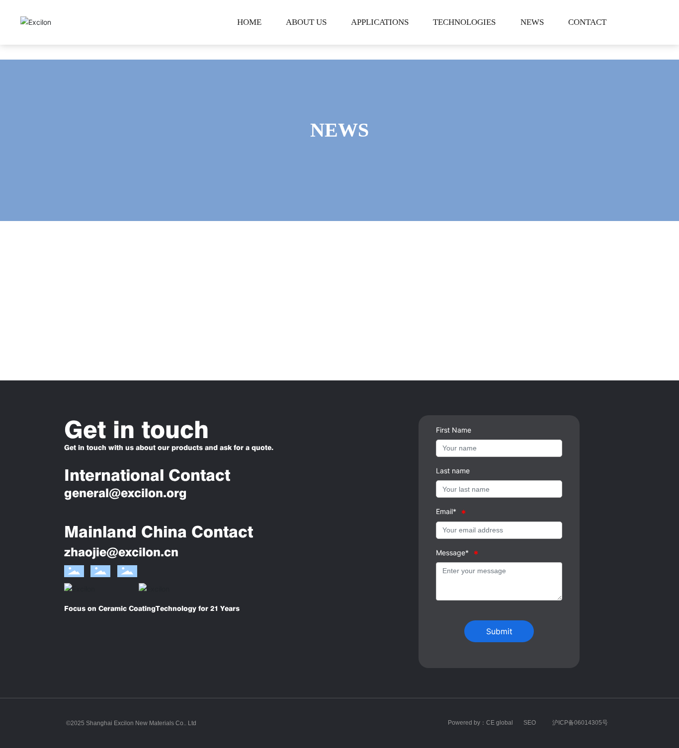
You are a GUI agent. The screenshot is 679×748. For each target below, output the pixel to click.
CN (653, 22)
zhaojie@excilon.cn (121, 552)
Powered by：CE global (480, 722)
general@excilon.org (125, 493)
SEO (529, 722)
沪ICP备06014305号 (580, 722)
